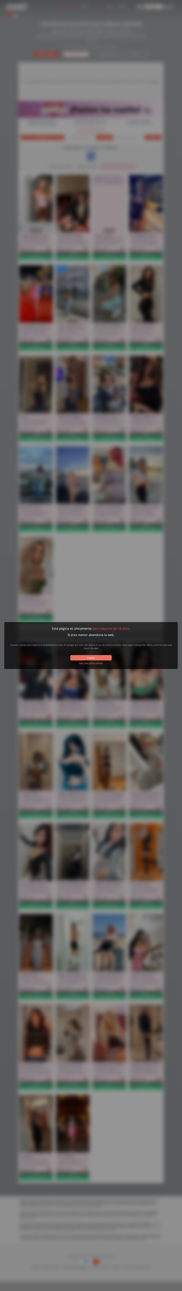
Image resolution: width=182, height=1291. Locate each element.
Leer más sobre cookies (91, 663)
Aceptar (91, 657)
